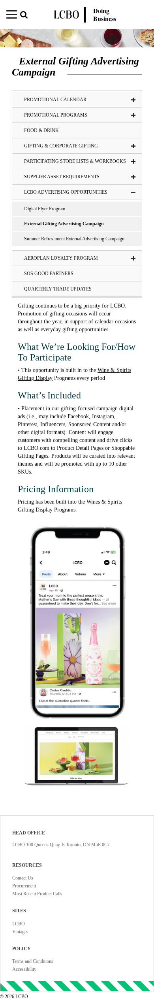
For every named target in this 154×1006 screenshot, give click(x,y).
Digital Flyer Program (44, 208)
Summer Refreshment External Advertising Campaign (74, 239)
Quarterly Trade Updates (58, 289)
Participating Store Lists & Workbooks (75, 161)
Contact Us (22, 878)
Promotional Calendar (55, 99)
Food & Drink (41, 130)
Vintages (20, 931)
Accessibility (24, 969)
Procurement (24, 886)
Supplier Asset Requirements (62, 176)
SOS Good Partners (48, 273)
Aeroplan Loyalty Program (61, 258)
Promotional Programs (55, 115)
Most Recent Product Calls (37, 894)
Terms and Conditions (32, 961)
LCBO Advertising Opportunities (65, 192)
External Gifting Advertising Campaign (64, 223)
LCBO (18, 924)
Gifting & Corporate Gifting (61, 146)
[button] (27, 15)
